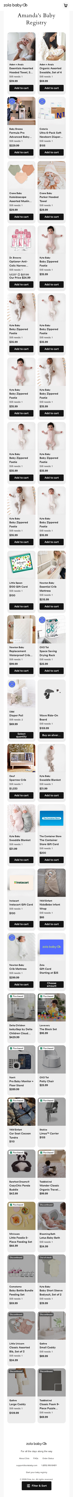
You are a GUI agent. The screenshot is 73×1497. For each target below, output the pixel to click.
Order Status (48, 1459)
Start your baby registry (36, 1472)
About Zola (24, 1459)
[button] (21, 48)
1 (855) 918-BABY (49, 1466)
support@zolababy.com (26, 1466)
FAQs (35, 1459)
